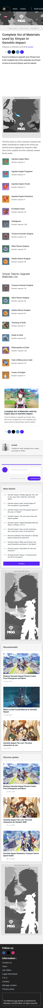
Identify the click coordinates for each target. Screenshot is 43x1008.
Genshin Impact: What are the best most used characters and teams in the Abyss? (22, 543)
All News (21, 563)
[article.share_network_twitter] (13, 52)
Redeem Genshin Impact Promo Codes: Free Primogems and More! (19, 677)
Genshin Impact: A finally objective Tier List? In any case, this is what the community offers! (23, 497)
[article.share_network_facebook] (9, 52)
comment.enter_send (17, 478)
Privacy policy (8, 989)
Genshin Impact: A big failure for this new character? (22, 549)
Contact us (7, 963)
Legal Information (10, 974)
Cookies (5, 981)
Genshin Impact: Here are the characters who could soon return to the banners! (22, 530)
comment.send (35, 478)
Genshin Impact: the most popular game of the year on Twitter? (23, 511)
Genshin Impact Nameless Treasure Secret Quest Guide (21, 854)
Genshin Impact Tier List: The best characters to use (17, 744)
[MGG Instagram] (13, 952)
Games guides (13, 28)
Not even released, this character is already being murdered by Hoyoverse (23, 537)
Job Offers (6, 970)
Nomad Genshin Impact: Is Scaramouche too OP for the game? (22, 556)
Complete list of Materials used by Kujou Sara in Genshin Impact (20, 412)
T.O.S (4, 978)
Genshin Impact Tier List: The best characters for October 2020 (17, 821)
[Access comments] (22, 52)
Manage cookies (9, 985)
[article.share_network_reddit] (17, 52)
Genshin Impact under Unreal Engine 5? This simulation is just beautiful (22, 504)
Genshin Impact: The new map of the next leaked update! (22, 517)
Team (4, 966)
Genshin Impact (24, 28)
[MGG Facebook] (3, 952)
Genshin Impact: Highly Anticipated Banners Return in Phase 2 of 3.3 (23, 524)
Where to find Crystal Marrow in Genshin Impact (20, 711)
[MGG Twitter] (8, 952)
